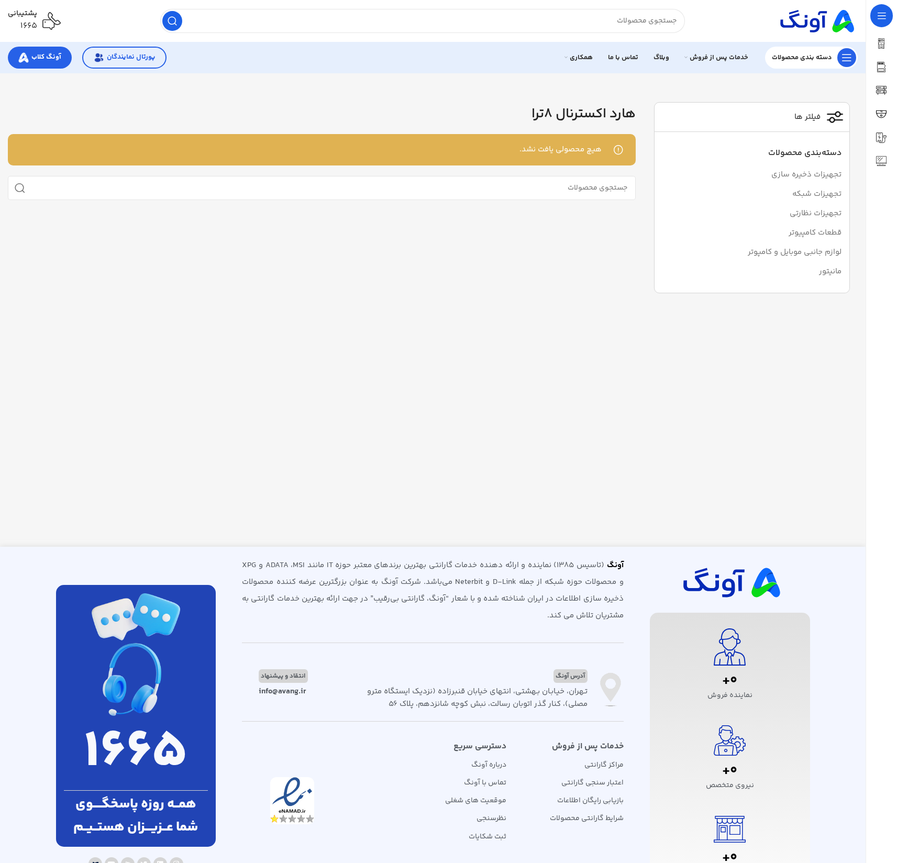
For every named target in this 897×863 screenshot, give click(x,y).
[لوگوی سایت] (816, 21)
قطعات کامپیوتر (815, 233)
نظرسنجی (491, 818)
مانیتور (830, 271)
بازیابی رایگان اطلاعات (590, 800)
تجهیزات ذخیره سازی (806, 175)
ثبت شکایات (487, 837)
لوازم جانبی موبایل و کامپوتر (794, 252)
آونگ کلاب (46, 57)
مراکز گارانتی (603, 765)
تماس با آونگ (485, 783)
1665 (135, 753)
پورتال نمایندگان (131, 57)
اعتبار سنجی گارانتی (592, 783)
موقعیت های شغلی (475, 800)
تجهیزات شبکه (816, 194)
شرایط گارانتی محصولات (586, 818)
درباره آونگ (488, 765)
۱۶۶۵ (28, 25)
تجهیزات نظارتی (815, 213)
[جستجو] (172, 21)
